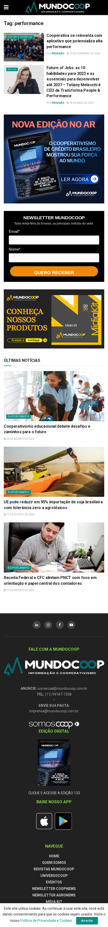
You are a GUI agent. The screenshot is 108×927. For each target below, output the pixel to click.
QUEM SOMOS (54, 863)
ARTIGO (12, 69)
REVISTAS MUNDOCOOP (54, 869)
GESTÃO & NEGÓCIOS (20, 37)
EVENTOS (54, 882)
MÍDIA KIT (54, 902)
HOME (54, 856)
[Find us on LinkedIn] (37, 625)
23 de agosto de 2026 (20, 438)
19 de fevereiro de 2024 (84, 53)
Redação (58, 53)
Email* (14, 231)
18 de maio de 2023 (81, 102)
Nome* (14, 249)
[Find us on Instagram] (48, 625)
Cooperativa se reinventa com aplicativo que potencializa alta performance (74, 41)
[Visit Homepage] (57, 8)
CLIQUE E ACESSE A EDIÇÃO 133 (54, 793)
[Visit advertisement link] (54, 158)
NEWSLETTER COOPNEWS (54, 889)
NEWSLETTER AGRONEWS (54, 895)
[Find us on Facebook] (60, 625)
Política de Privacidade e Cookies (46, 920)
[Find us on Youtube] (71, 625)
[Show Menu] (6, 7)
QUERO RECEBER (54, 272)
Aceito (87, 920)
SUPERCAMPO (18, 416)
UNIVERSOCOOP (54, 876)
